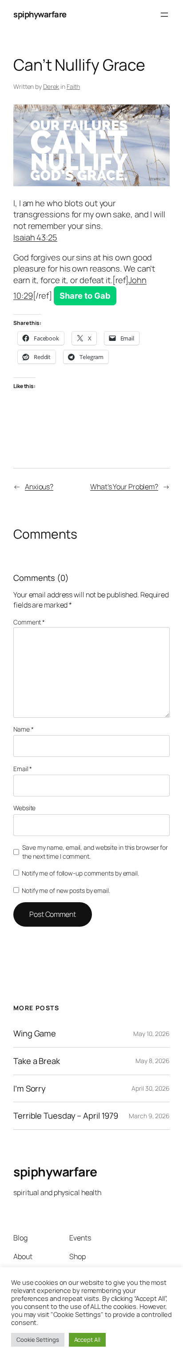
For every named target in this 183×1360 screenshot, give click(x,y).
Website (24, 808)
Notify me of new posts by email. (66, 890)
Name (23, 729)
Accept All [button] (87, 1340)
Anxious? (39, 487)
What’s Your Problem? (124, 487)
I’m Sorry (29, 1088)
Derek (51, 86)
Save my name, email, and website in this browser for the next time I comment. (95, 851)
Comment (29, 622)
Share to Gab (85, 295)
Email (22, 768)
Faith (73, 86)
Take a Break (36, 1061)
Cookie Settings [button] (37, 1340)
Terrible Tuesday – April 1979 (65, 1115)
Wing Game (34, 1033)
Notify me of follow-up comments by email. (80, 873)
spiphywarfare (40, 14)
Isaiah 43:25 (35, 237)
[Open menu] (164, 14)
